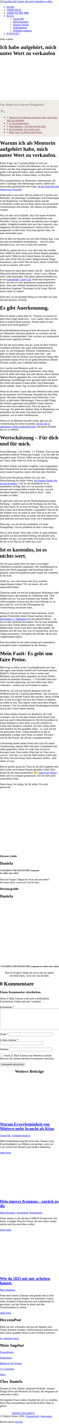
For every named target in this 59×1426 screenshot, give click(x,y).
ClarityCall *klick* (47, 772)
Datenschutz (32, 1416)
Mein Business (20, 21)
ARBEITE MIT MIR (18, 12)
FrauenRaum (6, 1352)
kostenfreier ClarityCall (19, 279)
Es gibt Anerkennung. (19, 123)
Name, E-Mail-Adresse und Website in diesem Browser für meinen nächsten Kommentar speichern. (27, 1057)
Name (4, 1034)
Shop (2, 1374)
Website (4, 1049)
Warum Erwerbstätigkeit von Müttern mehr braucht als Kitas (27, 1126)
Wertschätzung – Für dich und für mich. (27, 126)
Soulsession (6, 1357)
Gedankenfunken (21, 1135)
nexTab (18, 1421)
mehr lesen (5, 1152)
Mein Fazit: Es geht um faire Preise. (26, 132)
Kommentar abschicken (12, 1064)
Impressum (46, 1416)
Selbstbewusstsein (22, 30)
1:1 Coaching (7, 1369)
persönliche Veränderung (29, 1212)
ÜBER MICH (14, 10)
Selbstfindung (20, 27)
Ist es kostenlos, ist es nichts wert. (24, 129)
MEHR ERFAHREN (23, 1413)
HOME (10, 7)
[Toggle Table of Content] (2, 111)
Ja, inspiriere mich (9, 1338)
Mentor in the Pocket (11, 1363)
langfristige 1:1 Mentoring (13, 619)
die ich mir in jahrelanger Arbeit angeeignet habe (25, 425)
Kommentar (7, 1007)
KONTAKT (13, 33)
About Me (18, 18)
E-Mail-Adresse (9, 1040)
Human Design (21, 24)
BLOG (10, 15)
